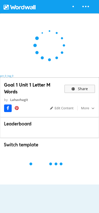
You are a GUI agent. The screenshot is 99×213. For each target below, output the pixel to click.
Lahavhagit (19, 99)
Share (82, 88)
